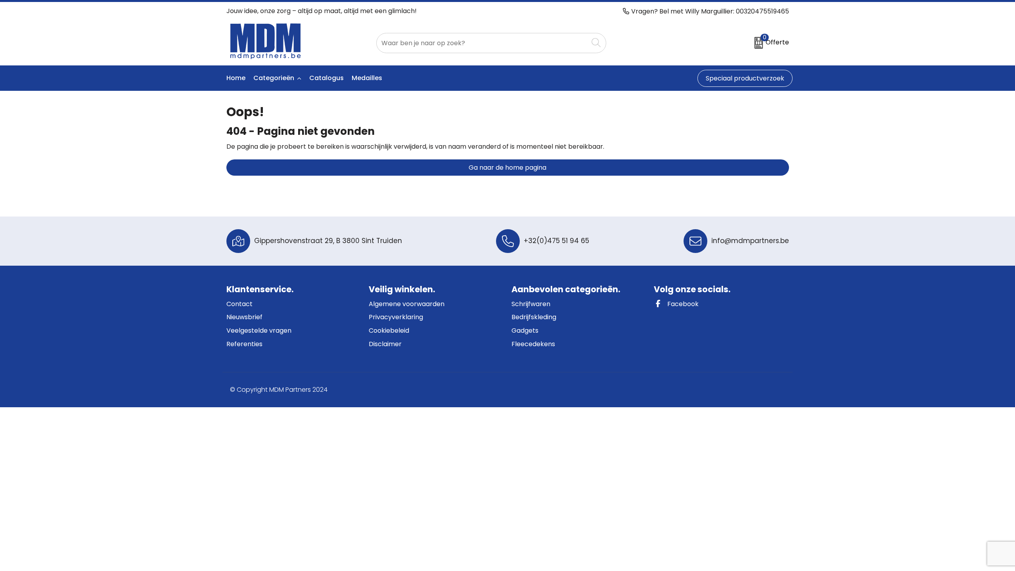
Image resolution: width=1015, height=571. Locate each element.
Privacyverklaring (396, 317)
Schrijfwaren (530, 303)
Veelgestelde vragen (258, 330)
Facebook (682, 303)
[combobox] (482, 43)
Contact (239, 303)
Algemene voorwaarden (406, 303)
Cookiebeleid (389, 330)
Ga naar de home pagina (507, 167)
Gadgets (524, 330)
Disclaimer (385, 344)
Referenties (244, 344)
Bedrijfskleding (533, 317)
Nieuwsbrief (244, 317)
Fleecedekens (533, 344)
